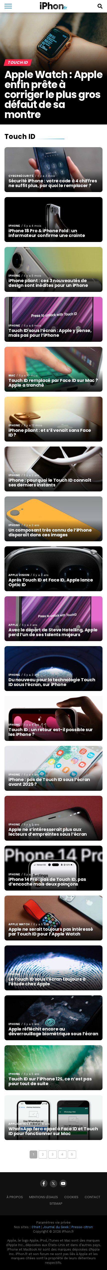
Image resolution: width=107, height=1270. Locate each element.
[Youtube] (63, 1183)
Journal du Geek (56, 1227)
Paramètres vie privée (53, 1222)
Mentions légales (43, 1197)
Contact (92, 1197)
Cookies (71, 1197)
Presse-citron (82, 1227)
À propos (14, 1197)
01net (36, 1227)
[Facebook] (44, 1183)
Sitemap (56, 1203)
